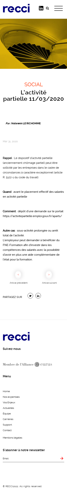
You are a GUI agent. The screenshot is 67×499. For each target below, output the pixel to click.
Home (6, 391)
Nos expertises (11, 396)
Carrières (8, 419)
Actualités (8, 408)
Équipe (7, 413)
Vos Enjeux (9, 402)
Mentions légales (12, 437)
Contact (7, 430)
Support (7, 424)
